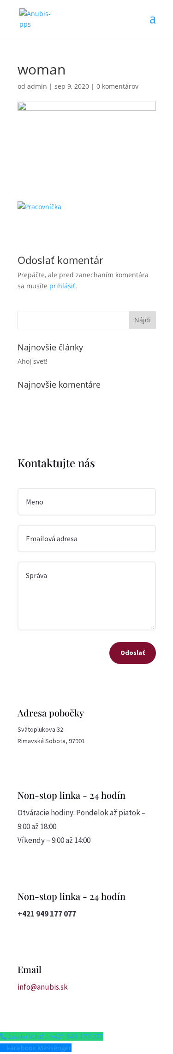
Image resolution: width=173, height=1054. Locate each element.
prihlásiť (62, 285)
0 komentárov (117, 86)
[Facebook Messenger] (3, 1047)
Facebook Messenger (39, 1047)
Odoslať (132, 652)
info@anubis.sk (43, 987)
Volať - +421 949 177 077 (66, 1036)
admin (37, 86)
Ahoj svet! (33, 361)
